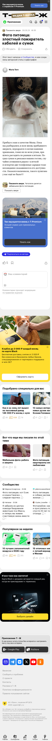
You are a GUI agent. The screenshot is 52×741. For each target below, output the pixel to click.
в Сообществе (27, 57)
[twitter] (26, 662)
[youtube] (33, 662)
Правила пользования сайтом (16, 694)
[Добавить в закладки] (12, 263)
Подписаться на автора (17, 254)
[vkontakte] (19, 662)
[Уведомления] (35, 22)
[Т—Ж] (25, 15)
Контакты (7, 682)
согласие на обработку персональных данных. (31, 709)
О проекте (7, 678)
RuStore (35, 649)
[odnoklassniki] (40, 662)
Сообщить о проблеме (13, 674)
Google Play (13, 649)
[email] (6, 662)
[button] (49, 1)
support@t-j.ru (18, 705)
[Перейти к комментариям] (22, 498)
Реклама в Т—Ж (9, 686)
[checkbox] (46, 22)
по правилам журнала (12, 293)
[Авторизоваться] (41, 22)
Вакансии (7, 671)
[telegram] (12, 662)
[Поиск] (30, 22)
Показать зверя (11, 191)
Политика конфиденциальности (17, 690)
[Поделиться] (46, 49)
